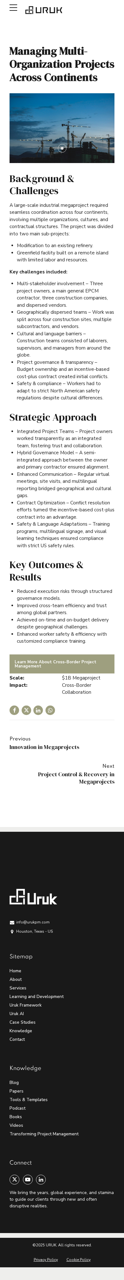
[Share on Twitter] (26, 710)
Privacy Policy (46, 1259)
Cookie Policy (78, 1259)
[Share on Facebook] (14, 710)
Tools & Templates (29, 1100)
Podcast (17, 1108)
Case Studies (23, 1022)
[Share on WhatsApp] (50, 710)
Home (15, 971)
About (16, 979)
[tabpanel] (62, 128)
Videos (16, 1125)
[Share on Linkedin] (38, 710)
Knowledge (21, 1031)
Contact (17, 1039)
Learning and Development (37, 997)
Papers (17, 1091)
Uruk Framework (26, 1005)
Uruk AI (17, 1014)
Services (18, 988)
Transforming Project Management (44, 1134)
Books (16, 1117)
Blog (14, 1083)
